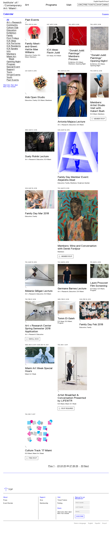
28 (73, 466)
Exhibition (11, 33)
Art (27, 5)
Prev (50, 466)
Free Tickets (89, 5)
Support (11, 69)
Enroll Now (34, 339)
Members (11, 54)
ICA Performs (13, 43)
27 (70, 466)
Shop (99, 5)
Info (9, 51)
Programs (51, 5)
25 (64, 466)
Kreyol (106, 1)
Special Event (13, 67)
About (5, 497)
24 (61, 466)
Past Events (13, 80)
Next (86, 466)
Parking (59, 503)
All (8, 20)
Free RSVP (33, 458)
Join (80, 5)
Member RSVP (99, 119)
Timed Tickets (62, 500)
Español (101, 1)
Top (9, 489)
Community (12, 25)
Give (41, 500)
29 (76, 466)
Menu (105, 5)
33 (82, 466)
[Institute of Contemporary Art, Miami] (6, 4)
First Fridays (13, 38)
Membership (44, 503)
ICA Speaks (12, 49)
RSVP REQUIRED (67, 408)
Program (11, 64)
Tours (9, 72)
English (96, 1)
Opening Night (14, 62)
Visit (68, 5)
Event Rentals (8, 503)
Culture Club (12, 28)
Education (11, 30)
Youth (9, 77)
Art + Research (14, 22)
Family (10, 35)
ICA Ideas (11, 41)
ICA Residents (14, 46)
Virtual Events (13, 75)
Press (5, 500)
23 (58, 466)
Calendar (8, 14)
